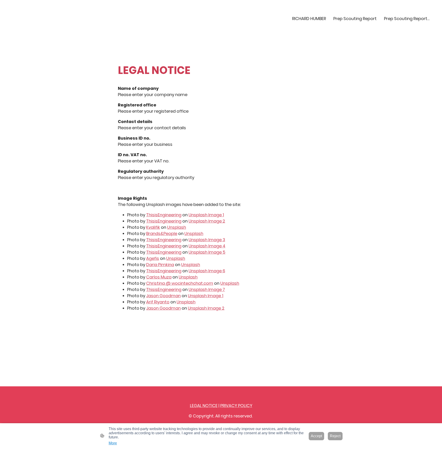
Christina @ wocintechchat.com (179, 283)
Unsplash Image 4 (207, 246)
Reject (335, 436)
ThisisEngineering (163, 215)
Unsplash (176, 227)
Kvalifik (153, 227)
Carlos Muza (159, 277)
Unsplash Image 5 (207, 252)
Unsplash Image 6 (207, 271)
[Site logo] (40, 30)
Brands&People (161, 233)
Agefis (152, 258)
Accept (316, 436)
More (113, 443)
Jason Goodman (163, 296)
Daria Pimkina (160, 264)
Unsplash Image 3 (207, 240)
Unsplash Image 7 (207, 289)
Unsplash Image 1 (206, 215)
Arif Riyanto (157, 302)
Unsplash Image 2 (207, 221)
